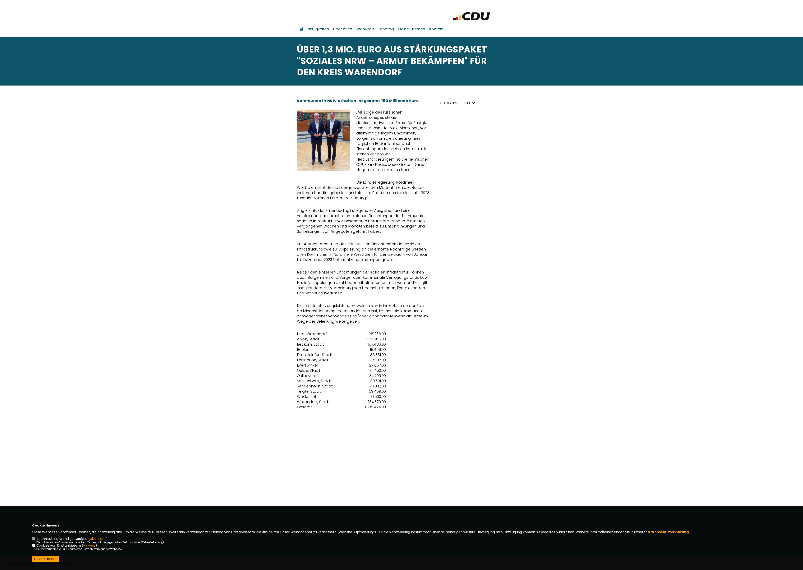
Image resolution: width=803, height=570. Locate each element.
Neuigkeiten (318, 29)
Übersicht (98, 538)
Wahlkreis (365, 29)
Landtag (386, 29)
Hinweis (89, 545)
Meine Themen (411, 29)
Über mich (342, 29)
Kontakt (436, 29)
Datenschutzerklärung (668, 532)
